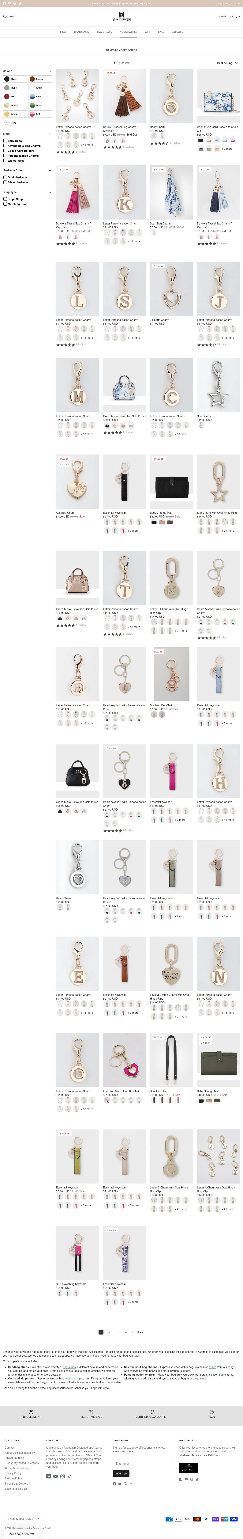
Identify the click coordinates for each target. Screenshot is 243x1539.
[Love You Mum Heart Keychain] (124, 1060)
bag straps (69, 1367)
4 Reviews (81, 243)
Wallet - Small (16, 160)
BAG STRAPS (104, 32)
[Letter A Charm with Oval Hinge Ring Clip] (218, 1156)
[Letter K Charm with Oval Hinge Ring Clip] (171, 578)
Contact (9, 1447)
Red (13, 96)
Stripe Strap (15, 199)
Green (39, 105)
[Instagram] (14, 3)
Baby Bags (15, 141)
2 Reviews (222, 344)
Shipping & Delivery (16, 1483)
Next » (140, 1332)
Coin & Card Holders (21, 151)
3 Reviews (128, 146)
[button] (21, 1534)
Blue (38, 96)
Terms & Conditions (16, 1468)
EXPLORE (177, 32)
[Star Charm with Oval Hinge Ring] (218, 481)
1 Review (81, 151)
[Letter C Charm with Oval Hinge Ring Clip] (171, 1156)
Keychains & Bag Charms (24, 146)
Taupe (14, 87)
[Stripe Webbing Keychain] (77, 1253)
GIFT (147, 32)
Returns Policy (13, 1478)
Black (13, 78)
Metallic (14, 105)
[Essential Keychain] (124, 481)
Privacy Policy (13, 1473)
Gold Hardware (17, 177)
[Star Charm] (218, 385)
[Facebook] (4, 3)
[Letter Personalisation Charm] (77, 96)
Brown (39, 78)
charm (212, 1367)
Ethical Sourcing (14, 1458)
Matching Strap (18, 204)
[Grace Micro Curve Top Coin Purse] (124, 385)
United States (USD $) (226, 3)
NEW (63, 32)
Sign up (121, 1473)
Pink (38, 114)
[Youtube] (9, 3)
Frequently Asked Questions (22, 1463)
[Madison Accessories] (121, 17)
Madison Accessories (22, 1527)
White (39, 87)
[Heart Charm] (171, 96)
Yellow (14, 114)
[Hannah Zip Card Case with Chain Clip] (218, 96)
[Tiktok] (20, 3)
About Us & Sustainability (20, 1452)
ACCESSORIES (128, 32)
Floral (13, 122)
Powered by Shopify (42, 1527)
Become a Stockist (16, 1488)
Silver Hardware (18, 182)
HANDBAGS (81, 32)
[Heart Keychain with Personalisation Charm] (218, 578)
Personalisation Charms (23, 155)
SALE (161, 32)
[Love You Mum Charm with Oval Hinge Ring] (171, 964)
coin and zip (73, 1378)
